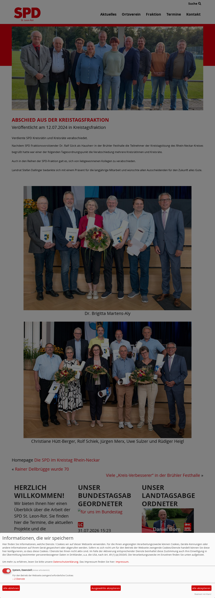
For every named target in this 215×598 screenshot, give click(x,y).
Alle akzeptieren (201, 588)
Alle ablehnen (11, 588)
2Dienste (18, 578)
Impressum (122, 561)
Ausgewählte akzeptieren (106, 588)
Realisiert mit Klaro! (203, 594)
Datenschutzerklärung (65, 561)
